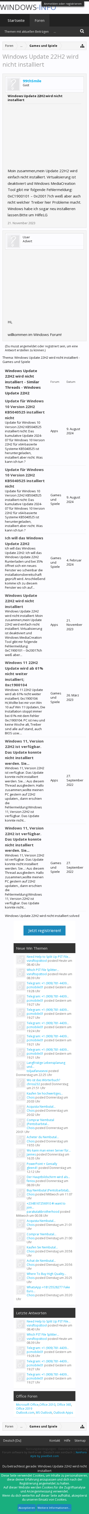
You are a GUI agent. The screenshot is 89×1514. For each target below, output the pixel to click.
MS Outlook (44, 1412)
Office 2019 (24, 1408)
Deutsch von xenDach (58, 1452)
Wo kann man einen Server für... (49, 1150)
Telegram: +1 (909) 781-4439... (48, 983)
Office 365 (64, 1405)
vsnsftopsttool (37, 961)
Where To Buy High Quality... (46, 1274)
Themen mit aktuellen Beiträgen (26, 31)
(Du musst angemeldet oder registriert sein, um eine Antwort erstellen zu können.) (41, 348)
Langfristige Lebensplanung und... (46, 1065)
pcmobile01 (35, 987)
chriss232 (33, 1084)
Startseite (16, 20)
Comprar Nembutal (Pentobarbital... (40, 1122)
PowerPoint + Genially (42, 1164)
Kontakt (54, 1440)
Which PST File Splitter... (43, 970)
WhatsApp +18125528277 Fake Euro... (48, 1289)
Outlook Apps (63, 1412)
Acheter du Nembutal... (43, 1137)
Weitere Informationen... (54, 1508)
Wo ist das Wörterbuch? (43, 1080)
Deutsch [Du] (12, 1440)
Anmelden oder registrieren (63, 3)
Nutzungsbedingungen (41, 1449)
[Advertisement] (45, 135)
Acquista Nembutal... (41, 1106)
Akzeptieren (27, 1508)
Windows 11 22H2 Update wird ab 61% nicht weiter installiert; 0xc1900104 (24, 673)
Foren (39, 20)
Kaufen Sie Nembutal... (42, 1247)
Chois (31, 1097)
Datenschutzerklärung (73, 1449)
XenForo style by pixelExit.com (58, 1454)
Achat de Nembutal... (41, 1261)
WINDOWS (28, 7)
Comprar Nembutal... (41, 1234)
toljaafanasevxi (37, 1071)
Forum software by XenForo (21, 1452)
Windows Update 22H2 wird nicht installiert (21, 601)
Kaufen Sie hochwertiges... (45, 1093)
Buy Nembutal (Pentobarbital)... (48, 1190)
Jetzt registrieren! (44, 930)
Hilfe (67, 1440)
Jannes (31, 1154)
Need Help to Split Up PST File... (48, 957)
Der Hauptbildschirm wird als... (48, 1177)
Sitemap (80, 1440)
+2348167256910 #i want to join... (46, 1205)
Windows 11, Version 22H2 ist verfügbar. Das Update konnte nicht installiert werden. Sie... (24, 752)
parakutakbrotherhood (43, 1212)
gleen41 (32, 1168)
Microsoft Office (27, 1405)
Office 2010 (47, 1405)
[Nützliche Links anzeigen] (82, 45)
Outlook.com (25, 1412)
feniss (31, 1181)
